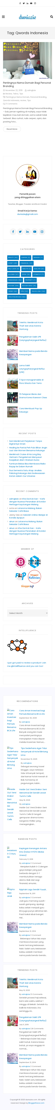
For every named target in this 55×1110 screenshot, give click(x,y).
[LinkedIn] (27, 3)
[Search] (52, 17)
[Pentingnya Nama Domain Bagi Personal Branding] (27, 60)
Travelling (36, 291)
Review (9, 93)
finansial (25, 263)
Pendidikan (13, 280)
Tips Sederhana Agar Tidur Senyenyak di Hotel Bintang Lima (34, 751)
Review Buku (27, 286)
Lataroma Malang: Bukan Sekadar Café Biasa (25, 509)
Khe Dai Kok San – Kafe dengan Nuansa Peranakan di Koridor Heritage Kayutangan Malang (27, 501)
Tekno (15, 93)
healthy (37, 269)
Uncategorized (14, 297)
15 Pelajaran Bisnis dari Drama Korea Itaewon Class (33, 397)
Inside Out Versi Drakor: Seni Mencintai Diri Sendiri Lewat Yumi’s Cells (33, 792)
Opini (24, 274)
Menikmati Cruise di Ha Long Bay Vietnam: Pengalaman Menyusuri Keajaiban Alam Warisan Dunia (25, 457)
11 (11, 104)
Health (25, 269)
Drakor (37, 258)
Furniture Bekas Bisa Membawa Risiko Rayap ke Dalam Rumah (27, 465)
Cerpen (24, 258)
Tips (21, 93)
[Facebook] (20, 3)
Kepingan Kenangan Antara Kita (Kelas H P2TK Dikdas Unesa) (33, 851)
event (10, 263)
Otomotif (37, 274)
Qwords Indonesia (11, 100)
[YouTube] (31, 3)
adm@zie (31, 90)
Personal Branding (38, 97)
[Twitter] (24, 3)
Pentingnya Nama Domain (17, 97)
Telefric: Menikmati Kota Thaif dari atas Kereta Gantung (31, 326)
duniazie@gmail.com (27, 214)
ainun (12, 521)
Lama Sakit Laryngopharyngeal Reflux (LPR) (32, 369)
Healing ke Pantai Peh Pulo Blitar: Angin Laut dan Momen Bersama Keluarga (28, 449)
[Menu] (3, 16)
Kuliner (11, 274)
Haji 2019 (12, 269)
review (23, 100)
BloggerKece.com (36, 1103)
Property (29, 280)
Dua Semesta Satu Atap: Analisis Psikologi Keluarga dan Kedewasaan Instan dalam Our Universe (27, 473)
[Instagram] (35, 3)
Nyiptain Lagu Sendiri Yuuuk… (33, 889)
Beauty (11, 258)
